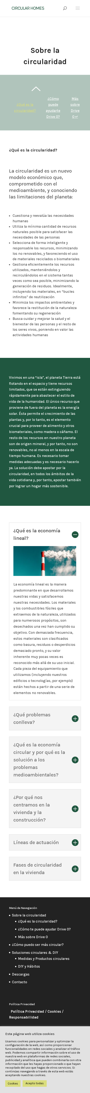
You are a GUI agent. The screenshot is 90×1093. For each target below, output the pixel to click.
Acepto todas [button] (35, 1083)
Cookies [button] (13, 1083)
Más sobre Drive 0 (33, 937)
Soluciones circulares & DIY (35, 952)
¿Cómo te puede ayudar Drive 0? (44, 929)
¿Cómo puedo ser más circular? (38, 945)
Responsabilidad (24, 1017)
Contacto (19, 982)
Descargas (21, 974)
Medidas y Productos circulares (43, 959)
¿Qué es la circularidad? (37, 921)
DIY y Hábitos (29, 966)
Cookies (54, 1011)
